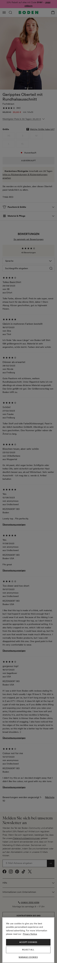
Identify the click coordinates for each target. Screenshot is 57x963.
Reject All (28, 950)
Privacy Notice (30, 934)
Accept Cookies (28, 942)
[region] (28, 940)
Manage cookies (28, 957)
